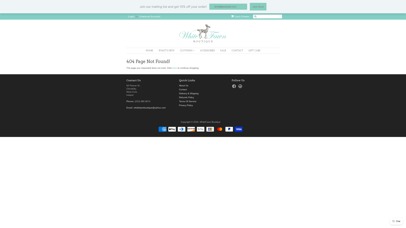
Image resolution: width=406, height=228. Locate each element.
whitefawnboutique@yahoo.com (150, 107)
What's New (166, 51)
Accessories (207, 51)
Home (149, 51)
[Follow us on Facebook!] (234, 87)
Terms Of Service (187, 101)
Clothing (186, 51)
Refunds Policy (186, 97)
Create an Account (149, 16)
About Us (183, 85)
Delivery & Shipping (189, 93)
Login (131, 16)
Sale (223, 51)
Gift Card (254, 51)
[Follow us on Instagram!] (240, 87)
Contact (237, 51)
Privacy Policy (186, 105)
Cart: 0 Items (242, 16)
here (174, 68)
